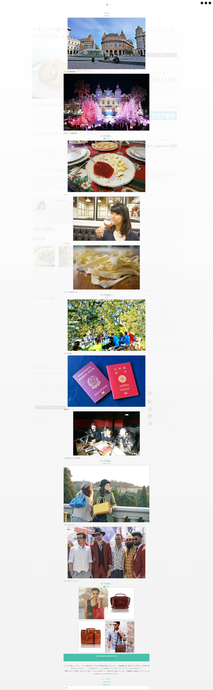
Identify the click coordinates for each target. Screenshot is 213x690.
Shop (107, 586)
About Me (106, 684)
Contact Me (106, 682)
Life (106, 297)
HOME (106, 13)
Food (107, 138)
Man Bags (111, 658)
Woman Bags (102, 658)
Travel (107, 16)
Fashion (106, 463)
